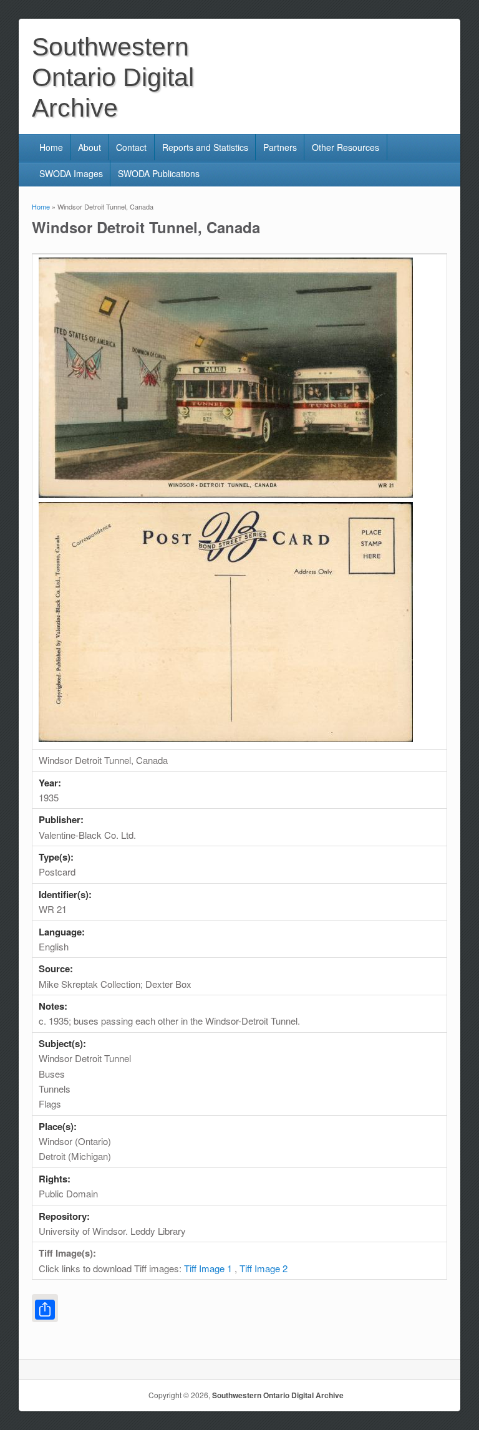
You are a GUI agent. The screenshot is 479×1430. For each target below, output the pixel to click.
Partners (280, 147)
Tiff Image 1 (208, 1268)
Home (51, 147)
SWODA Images (71, 173)
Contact (131, 147)
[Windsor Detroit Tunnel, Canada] (226, 493)
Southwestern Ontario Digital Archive (278, 1395)
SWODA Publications (159, 173)
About (89, 147)
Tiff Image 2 (264, 1268)
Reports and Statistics (205, 147)
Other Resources (345, 147)
